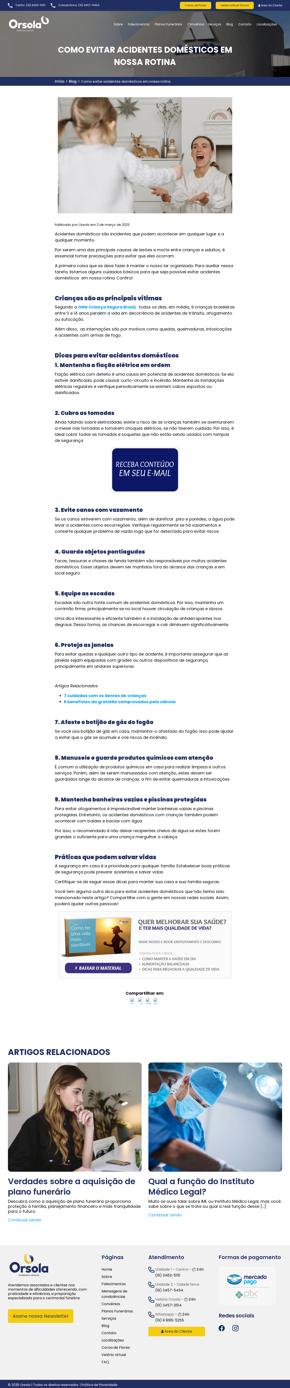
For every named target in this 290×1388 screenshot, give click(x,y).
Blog (229, 24)
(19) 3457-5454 (88, 5)
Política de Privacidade (99, 1385)
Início (59, 81)
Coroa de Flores (195, 5)
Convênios (195, 24)
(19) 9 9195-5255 (169, 1320)
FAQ (105, 1362)
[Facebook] (133, 1002)
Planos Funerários (168, 24)
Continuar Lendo (24, 1220)
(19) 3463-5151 (36, 5)
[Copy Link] (156, 1002)
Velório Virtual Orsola (234, 5)
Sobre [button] (118, 24)
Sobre (107, 1276)
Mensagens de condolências (114, 1294)
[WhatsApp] (149, 1002)
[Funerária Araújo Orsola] (39, 24)
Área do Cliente (271, 5)
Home (107, 1269)
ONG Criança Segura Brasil (106, 307)
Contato (109, 1333)
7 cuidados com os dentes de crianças (105, 695)
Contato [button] (244, 24)
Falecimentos (114, 1284)
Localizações (113, 1340)
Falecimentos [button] (139, 24)
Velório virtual (114, 1354)
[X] (141, 1002)
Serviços (214, 24)
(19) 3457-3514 (168, 1305)
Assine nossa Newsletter (41, 1316)
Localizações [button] (267, 24)
